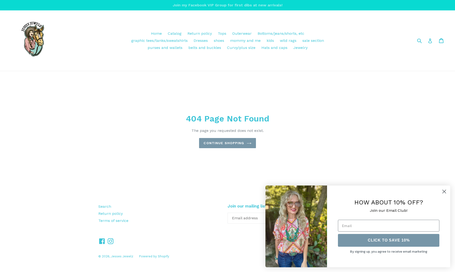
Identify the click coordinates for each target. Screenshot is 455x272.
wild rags (288, 40)
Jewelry (300, 47)
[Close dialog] (444, 191)
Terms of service (113, 220)
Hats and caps (274, 47)
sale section (313, 40)
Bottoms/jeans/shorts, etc (281, 33)
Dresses (201, 40)
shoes (219, 40)
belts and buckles (204, 47)
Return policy (199, 33)
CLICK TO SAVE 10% (389, 240)
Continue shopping (224, 143)
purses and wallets (165, 47)
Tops (222, 33)
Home (156, 33)
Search (104, 206)
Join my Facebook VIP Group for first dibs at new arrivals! (227, 5)
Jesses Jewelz (122, 256)
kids (270, 40)
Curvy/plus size (241, 47)
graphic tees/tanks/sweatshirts (159, 40)
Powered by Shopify (154, 256)
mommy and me (245, 40)
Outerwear (242, 33)
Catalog (175, 33)
